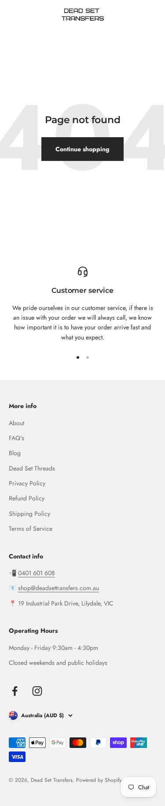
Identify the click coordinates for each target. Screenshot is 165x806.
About (16, 423)
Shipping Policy (29, 513)
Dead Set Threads (32, 468)
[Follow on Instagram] (37, 691)
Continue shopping (82, 149)
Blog (15, 453)
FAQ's (16, 438)
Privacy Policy (27, 483)
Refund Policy (26, 498)
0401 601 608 (36, 573)
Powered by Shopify (98, 780)
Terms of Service (30, 528)
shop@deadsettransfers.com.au (58, 588)
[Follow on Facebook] (15, 691)
